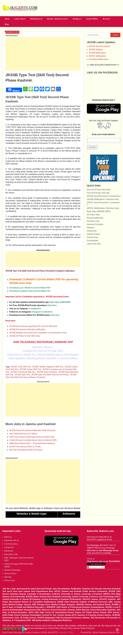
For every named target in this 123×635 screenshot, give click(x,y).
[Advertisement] (43, 53)
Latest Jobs (19, 19)
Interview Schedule (95, 224)
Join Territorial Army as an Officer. (23, 434)
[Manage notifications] (117, 630)
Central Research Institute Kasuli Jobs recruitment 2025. (33, 440)
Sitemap (7, 577)
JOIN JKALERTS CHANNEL (99, 553)
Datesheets (92, 231)
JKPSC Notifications (97, 56)
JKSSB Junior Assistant (47, 372)
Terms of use (9, 580)
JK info (106, 19)
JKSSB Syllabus (96, 50)
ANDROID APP (64, 342)
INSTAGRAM (44, 342)
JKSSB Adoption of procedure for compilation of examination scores (38, 333)
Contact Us (9, 547)
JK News (76, 19)
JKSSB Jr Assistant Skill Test (23, 372)
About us (8, 537)
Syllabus (90, 228)
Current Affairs (92, 19)
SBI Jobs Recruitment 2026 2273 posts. (26, 450)
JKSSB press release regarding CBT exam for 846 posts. (33, 326)
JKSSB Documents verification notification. (27, 329)
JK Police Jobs (93, 215)
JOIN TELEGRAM (24, 342)
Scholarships (92, 241)
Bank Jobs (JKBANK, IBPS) (99, 211)
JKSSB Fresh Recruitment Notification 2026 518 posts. (32, 430)
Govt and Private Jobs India (98, 190)
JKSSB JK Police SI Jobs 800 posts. (24, 336)
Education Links (11, 554)
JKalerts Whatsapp (12, 570)
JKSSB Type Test (22, 375)
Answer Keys (92, 237)
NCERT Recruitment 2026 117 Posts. (25, 447)
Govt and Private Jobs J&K (98, 193)
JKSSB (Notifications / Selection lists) (103, 199)
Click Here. (33, 305)
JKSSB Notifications (97, 53)
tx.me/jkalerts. (35, 309)
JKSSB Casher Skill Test (30, 369)
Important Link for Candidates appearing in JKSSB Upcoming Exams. (37, 297)
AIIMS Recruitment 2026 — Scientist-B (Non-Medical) (32, 443)
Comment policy (11, 544)
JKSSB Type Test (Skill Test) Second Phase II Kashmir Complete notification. (40, 271)
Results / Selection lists (56, 19)
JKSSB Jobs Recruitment (99, 46)
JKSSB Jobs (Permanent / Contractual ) (103, 196)
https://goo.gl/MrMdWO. (60, 302)
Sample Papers (93, 234)
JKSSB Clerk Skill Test (21, 367)
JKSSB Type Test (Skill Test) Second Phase (50, 375)
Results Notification (95, 218)
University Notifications (98, 59)
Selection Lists (93, 221)
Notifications (35, 19)
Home (7, 19)
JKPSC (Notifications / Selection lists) (103, 208)
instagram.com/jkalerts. (42, 312)
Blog (7, 24)
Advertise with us (11, 540)
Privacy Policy (10, 573)
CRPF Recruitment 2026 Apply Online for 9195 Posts (31, 437)
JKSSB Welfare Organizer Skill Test (47, 367)
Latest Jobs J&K (94, 244)
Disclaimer (8, 551)
